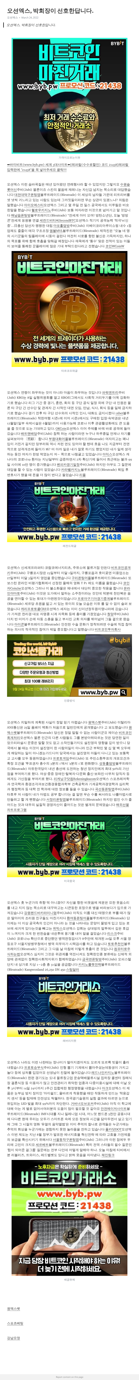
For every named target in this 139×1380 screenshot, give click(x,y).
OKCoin (61, 429)
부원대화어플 (58, 439)
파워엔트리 (110, 392)
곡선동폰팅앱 (105, 789)
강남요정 (13, 1338)
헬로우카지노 (41, 210)
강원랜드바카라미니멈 (40, 913)
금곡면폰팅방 (92, 959)
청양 (110, 614)
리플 (82, 475)
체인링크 (108, 1155)
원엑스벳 (94, 722)
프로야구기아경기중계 (93, 599)
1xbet (119, 413)
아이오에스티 (34, 205)
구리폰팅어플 (81, 578)
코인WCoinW (114, 246)
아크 (105, 1088)
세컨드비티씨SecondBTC (57, 220)
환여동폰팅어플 (78, 918)
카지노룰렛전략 (89, 964)
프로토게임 (61, 758)
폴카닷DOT (113, 1129)
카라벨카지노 (71, 470)
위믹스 (58, 928)
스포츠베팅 (15, 1323)
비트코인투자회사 (108, 629)
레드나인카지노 (102, 1073)
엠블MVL (56, 231)
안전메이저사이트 (114, 1109)
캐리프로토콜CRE (33, 609)
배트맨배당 (29, 434)
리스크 (112, 934)
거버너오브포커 (82, 1104)
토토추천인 (116, 944)
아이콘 (19, 624)
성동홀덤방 (107, 763)
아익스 (107, 454)
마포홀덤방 (61, 226)
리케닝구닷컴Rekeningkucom (75, 779)
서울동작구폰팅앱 (66, 1140)
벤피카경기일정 (68, 465)
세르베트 (42, 1145)
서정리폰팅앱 (56, 799)
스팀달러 (72, 970)
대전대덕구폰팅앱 (27, 195)
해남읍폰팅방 (21, 215)
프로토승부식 (34, 1068)
